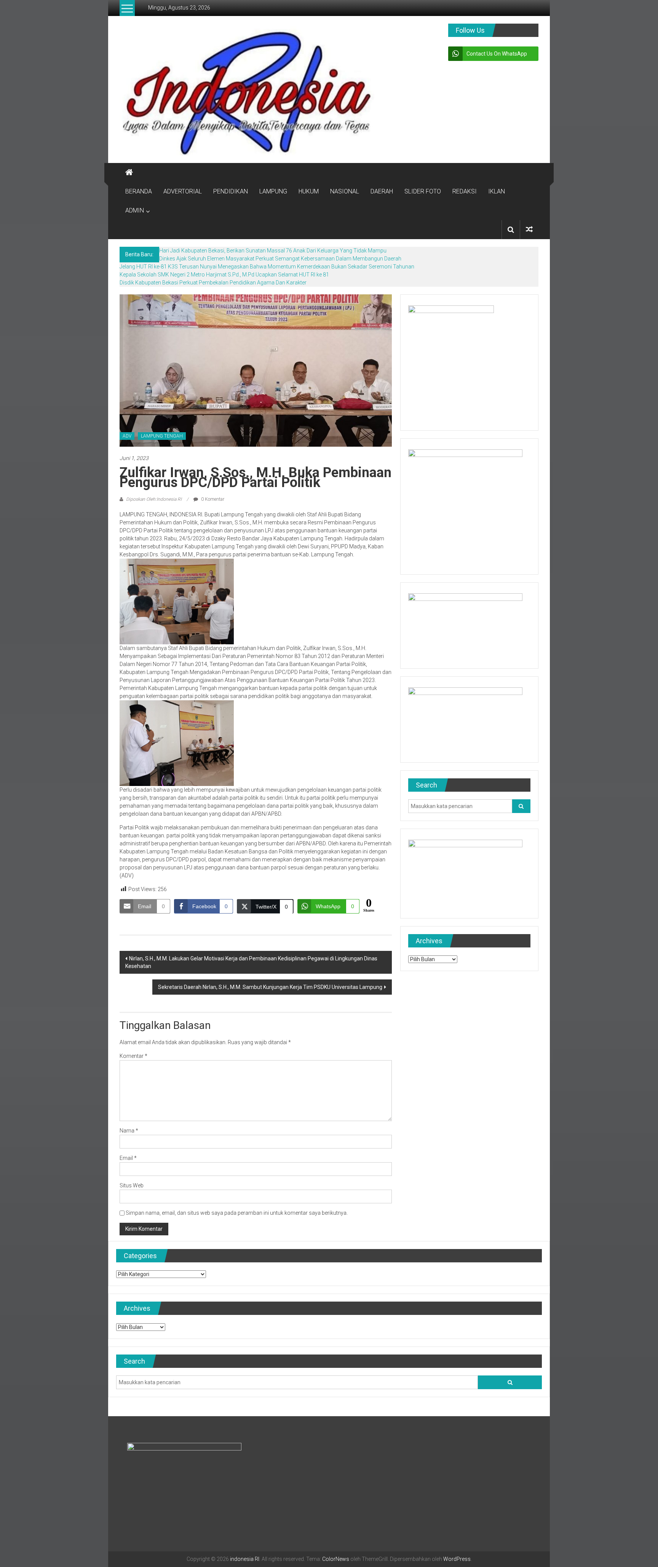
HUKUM (309, 191)
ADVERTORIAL (182, 191)
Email (128, 1158)
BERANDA (138, 191)
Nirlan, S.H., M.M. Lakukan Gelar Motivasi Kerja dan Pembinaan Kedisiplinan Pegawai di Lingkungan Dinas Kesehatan (251, 962)
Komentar (133, 1056)
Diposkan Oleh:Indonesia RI (154, 499)
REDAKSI (464, 191)
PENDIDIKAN (230, 191)
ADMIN (134, 210)
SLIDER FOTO (422, 191)
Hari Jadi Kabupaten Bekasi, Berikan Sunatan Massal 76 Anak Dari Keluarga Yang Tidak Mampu (272, 251)
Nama (129, 1131)
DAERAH (382, 191)
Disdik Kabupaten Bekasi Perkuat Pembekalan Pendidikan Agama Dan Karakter (213, 283)
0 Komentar (212, 499)
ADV (127, 436)
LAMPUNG (273, 191)
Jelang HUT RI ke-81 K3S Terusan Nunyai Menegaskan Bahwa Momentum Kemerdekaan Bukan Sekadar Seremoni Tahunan (267, 267)
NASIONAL (344, 191)
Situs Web (132, 1185)
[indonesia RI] (129, 172)
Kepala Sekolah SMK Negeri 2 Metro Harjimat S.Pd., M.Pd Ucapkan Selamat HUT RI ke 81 (224, 275)
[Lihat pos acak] (529, 229)
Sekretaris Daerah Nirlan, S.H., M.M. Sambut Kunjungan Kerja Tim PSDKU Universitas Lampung (270, 987)
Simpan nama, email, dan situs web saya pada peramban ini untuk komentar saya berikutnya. (237, 1213)
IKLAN (496, 191)
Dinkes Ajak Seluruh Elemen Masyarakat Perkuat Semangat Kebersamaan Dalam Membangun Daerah (280, 259)
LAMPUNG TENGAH (162, 436)
